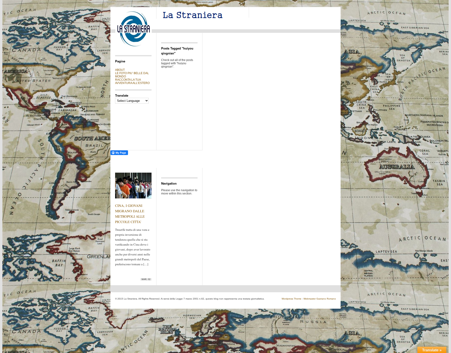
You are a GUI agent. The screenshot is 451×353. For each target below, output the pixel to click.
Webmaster (309, 298)
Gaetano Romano (326, 298)
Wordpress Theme (291, 298)
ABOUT (120, 70)
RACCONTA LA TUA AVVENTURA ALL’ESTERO (132, 81)
